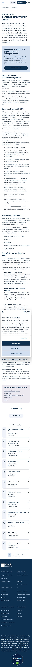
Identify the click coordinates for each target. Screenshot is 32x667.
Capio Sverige (5, 7)
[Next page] (22, 555)
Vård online (21, 2)
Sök (14, 2)
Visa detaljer (23, 338)
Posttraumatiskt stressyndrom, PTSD (14, 236)
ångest (28, 245)
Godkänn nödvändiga (16, 353)
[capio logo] (6, 565)
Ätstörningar (7, 242)
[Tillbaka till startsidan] (3, 2)
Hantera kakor (15, 348)
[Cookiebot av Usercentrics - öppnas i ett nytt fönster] (23, 312)
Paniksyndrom (8, 245)
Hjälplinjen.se (16, 68)
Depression (7, 239)
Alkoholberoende (9, 248)
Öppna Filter (17, 415)
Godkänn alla (16, 343)
